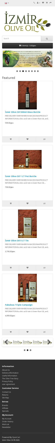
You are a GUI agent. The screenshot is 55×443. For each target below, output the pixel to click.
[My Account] (38, 3)
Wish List (5, 424)
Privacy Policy (7, 381)
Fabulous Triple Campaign (18, 304)
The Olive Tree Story (10, 378)
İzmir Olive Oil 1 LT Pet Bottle (20, 176)
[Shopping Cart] (47, 3)
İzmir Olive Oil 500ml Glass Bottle (22, 112)
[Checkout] (50, 3)
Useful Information (9, 375)
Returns (5, 395)
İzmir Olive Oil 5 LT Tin (16, 240)
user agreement (8, 384)
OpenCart (16, 437)
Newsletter (6, 427)
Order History (7, 421)
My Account (6, 418)
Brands (5, 405)
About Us (6, 370)
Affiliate (5, 408)
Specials (5, 411)
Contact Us (6, 392)
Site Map (5, 397)
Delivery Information (10, 373)
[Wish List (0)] (43, 3)
